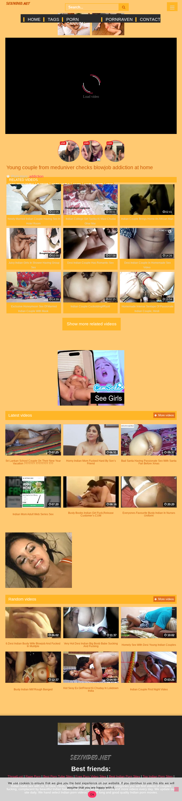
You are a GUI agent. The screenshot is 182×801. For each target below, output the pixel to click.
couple (88, 184)
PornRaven (119, 19)
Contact (150, 19)
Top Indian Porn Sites (158, 776)
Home (34, 19)
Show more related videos (92, 324)
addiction (36, 176)
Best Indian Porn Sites (124, 776)
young (77, 184)
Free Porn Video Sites (90, 776)
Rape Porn (33, 776)
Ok (92, 794)
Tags (53, 19)
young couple (60, 184)
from (109, 184)
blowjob (42, 184)
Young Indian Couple (21, 184)
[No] (176, 789)
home (100, 184)
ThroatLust (15, 776)
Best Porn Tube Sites (58, 776)
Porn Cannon (75, 19)
